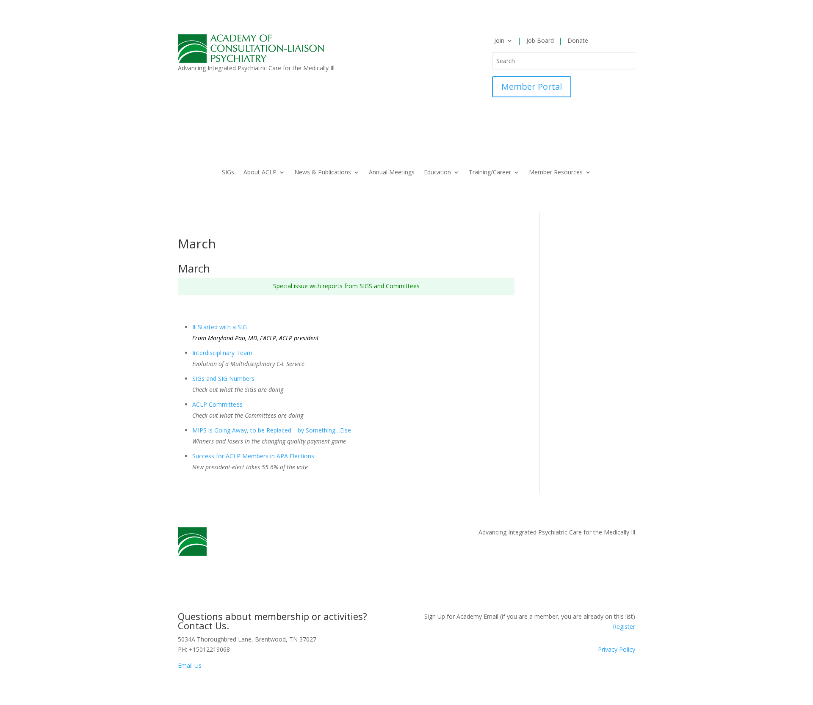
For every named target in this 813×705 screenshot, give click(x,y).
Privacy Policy (616, 649)
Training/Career (490, 172)
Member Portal (531, 86)
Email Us (190, 665)
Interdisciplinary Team (222, 353)
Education (437, 172)
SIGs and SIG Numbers (223, 379)
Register (624, 626)
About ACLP (260, 172)
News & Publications (322, 172)
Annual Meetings (392, 172)
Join (499, 41)
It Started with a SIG (219, 327)
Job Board (540, 41)
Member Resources (556, 172)
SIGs (228, 172)
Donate (577, 41)
